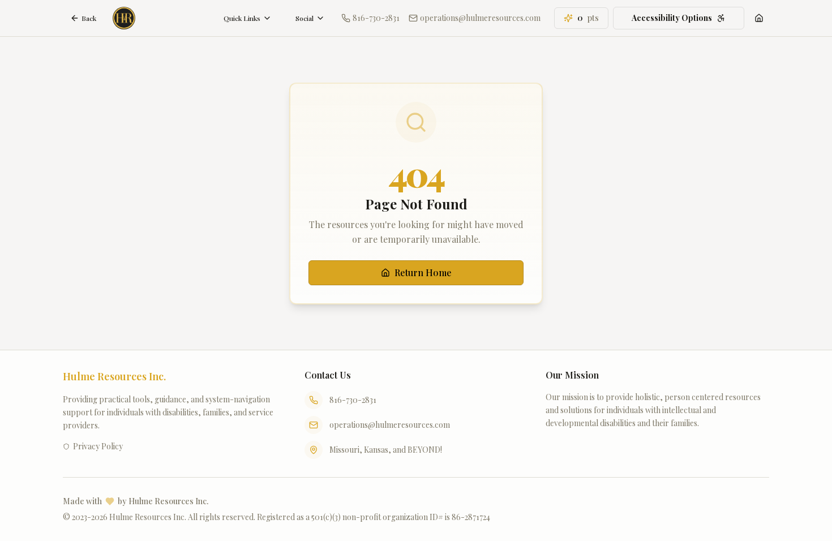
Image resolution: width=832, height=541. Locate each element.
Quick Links (242, 18)
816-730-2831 (352, 399)
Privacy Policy (98, 446)
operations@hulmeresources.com (389, 424)
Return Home (423, 272)
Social (304, 18)
